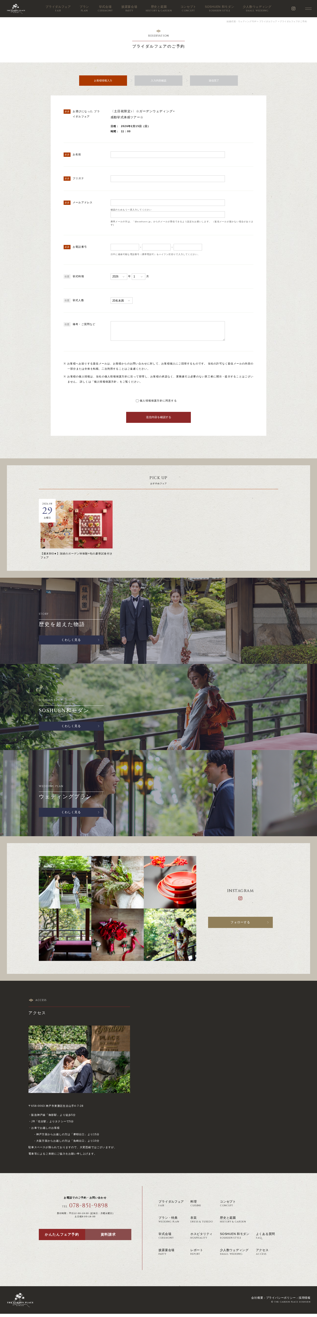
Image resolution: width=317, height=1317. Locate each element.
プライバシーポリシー (281, 1297)
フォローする (240, 922)
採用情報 (305, 1297)
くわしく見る (71, 640)
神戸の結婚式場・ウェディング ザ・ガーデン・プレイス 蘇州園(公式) (15, 8)
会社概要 (257, 1297)
